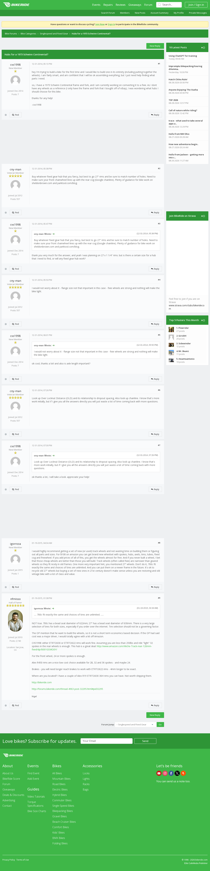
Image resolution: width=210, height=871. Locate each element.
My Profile (179, 12)
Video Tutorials (36, 796)
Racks (86, 784)
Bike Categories (28, 33)
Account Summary (159, 12)
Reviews (121, 5)
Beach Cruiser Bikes (64, 822)
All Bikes (57, 773)
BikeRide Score (11, 778)
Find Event (33, 773)
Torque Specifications (35, 803)
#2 (159, 168)
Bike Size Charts (36, 811)
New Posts (140, 12)
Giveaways (134, 5)
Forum (148, 5)
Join (191, 5)
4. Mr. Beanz (182, 351)
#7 (159, 445)
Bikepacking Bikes (62, 811)
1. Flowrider (182, 327)
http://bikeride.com (42, 682)
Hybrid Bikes (59, 795)
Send (145, 741)
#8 (159, 542)
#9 (159, 598)
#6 (159, 390)
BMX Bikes (58, 838)
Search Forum (108, 12)
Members (125, 12)
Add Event (33, 778)
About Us (7, 773)
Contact (7, 805)
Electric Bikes (60, 789)
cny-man (15, 169)
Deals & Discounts (13, 795)
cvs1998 (15, 64)
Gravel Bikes (59, 816)
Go (160, 724)
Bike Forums (11, 33)
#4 (159, 279)
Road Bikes (58, 784)
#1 (159, 63)
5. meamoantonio (185, 358)
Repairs (108, 5)
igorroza (15, 544)
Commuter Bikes (62, 800)
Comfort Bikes (60, 827)
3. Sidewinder (183, 343)
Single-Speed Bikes (63, 805)
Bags (86, 789)
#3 (159, 223)
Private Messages (198, 12)
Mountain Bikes (61, 778)
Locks (86, 773)
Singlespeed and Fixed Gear (54, 33)
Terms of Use (22, 859)
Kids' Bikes (58, 832)
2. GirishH (181, 335)
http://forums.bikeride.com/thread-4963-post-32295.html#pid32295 (67, 688)
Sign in (200, 5)
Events (96, 5)
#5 (159, 335)
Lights (86, 778)
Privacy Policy (8, 859)
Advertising (8, 800)
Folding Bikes (60, 843)
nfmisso (15, 599)
